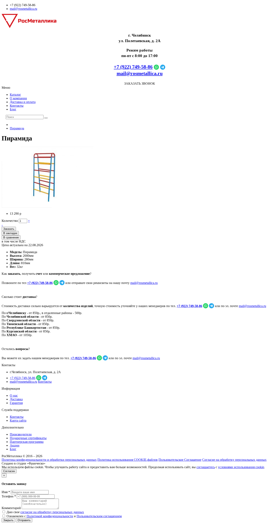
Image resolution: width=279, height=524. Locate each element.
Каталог (15, 94)
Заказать (8, 228)
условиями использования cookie (241, 467)
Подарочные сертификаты (28, 438)
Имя (6, 492)
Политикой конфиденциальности (50, 516)
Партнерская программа (27, 441)
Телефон (9, 496)
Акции (14, 445)
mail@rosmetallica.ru (23, 8)
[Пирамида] (48, 206)
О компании (18, 98)
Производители (21, 434)
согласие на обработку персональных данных (52, 512)
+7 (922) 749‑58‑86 (133, 67)
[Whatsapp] (156, 67)
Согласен (9, 471)
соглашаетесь (205, 467)
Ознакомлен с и (64, 516)
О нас (14, 395)
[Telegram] (162, 67)
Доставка (16, 399)
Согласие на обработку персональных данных (234, 459)
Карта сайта (18, 420)
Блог (13, 109)
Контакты (16, 105)
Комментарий (11, 508)
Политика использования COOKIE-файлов (127, 459)
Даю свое (45, 512)
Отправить (24, 520)
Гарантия (16, 403)
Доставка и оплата (23, 102)
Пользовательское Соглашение (179, 459)
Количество (10, 220)
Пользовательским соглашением (99, 516)
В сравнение (11, 237)
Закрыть (8, 520)
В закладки (10, 233)
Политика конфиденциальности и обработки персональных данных (49, 459)
